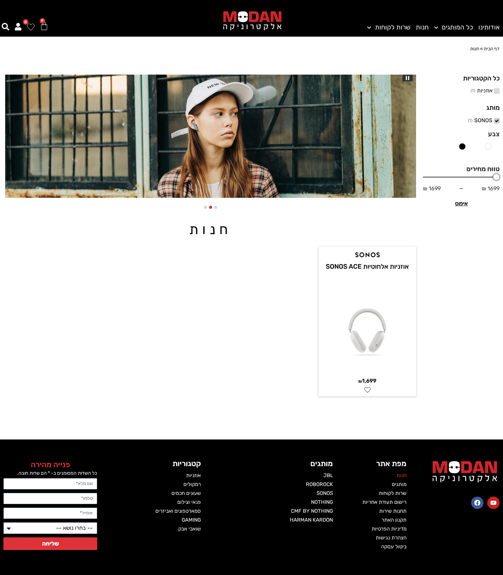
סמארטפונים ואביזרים (178, 511)
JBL (328, 475)
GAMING (191, 520)
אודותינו (489, 27)
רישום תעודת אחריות (384, 502)
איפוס (461, 203)
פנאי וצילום (189, 502)
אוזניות (484, 90)
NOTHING (322, 502)
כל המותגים (457, 27)
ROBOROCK (319, 484)
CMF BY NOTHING (312, 511)
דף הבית (492, 48)
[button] (215, 207)
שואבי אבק (189, 529)
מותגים (399, 484)
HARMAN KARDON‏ (311, 520)
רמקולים (192, 484)
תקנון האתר (394, 520)
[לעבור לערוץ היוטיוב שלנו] (493, 503)
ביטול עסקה (394, 547)
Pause (407, 78)
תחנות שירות (393, 511)
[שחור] (462, 149)
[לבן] (488, 149)
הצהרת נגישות (391, 538)
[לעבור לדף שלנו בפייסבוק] (477, 503)
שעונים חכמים (186, 493)
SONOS (483, 120)
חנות (422, 27)
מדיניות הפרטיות (389, 529)
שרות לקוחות (392, 27)
